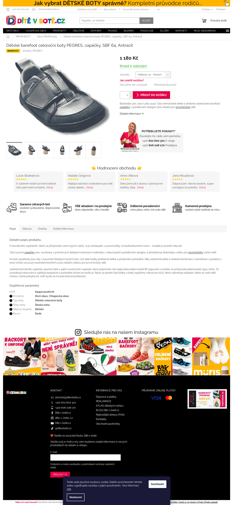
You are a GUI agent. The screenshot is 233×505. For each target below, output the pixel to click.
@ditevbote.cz (63, 428)
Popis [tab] (12, 228)
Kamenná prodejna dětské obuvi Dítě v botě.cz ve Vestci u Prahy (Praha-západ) (179, 502)
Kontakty (101, 419)
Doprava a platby (87, 9)
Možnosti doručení (165, 84)
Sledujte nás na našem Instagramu (121, 332)
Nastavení (75, 497)
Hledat (146, 20)
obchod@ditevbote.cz (68, 397)
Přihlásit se (60, 474)
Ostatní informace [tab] (63, 228)
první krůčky (183, 107)
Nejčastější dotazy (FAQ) (110, 414)
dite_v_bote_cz (64, 417)
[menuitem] (12, 30)
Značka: (32, 50)
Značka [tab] (42, 228)
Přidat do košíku (153, 95)
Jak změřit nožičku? (132, 80)
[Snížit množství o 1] (131, 97)
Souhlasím (157, 484)
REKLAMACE (110, 9)
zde (69, 489)
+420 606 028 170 (65, 407)
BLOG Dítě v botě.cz (107, 410)
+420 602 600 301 (65, 402)
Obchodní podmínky (108, 423)
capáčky (125, 107)
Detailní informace (130, 113)
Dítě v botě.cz (63, 412)
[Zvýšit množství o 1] (131, 93)
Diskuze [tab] (27, 228)
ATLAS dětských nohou (136, 9)
